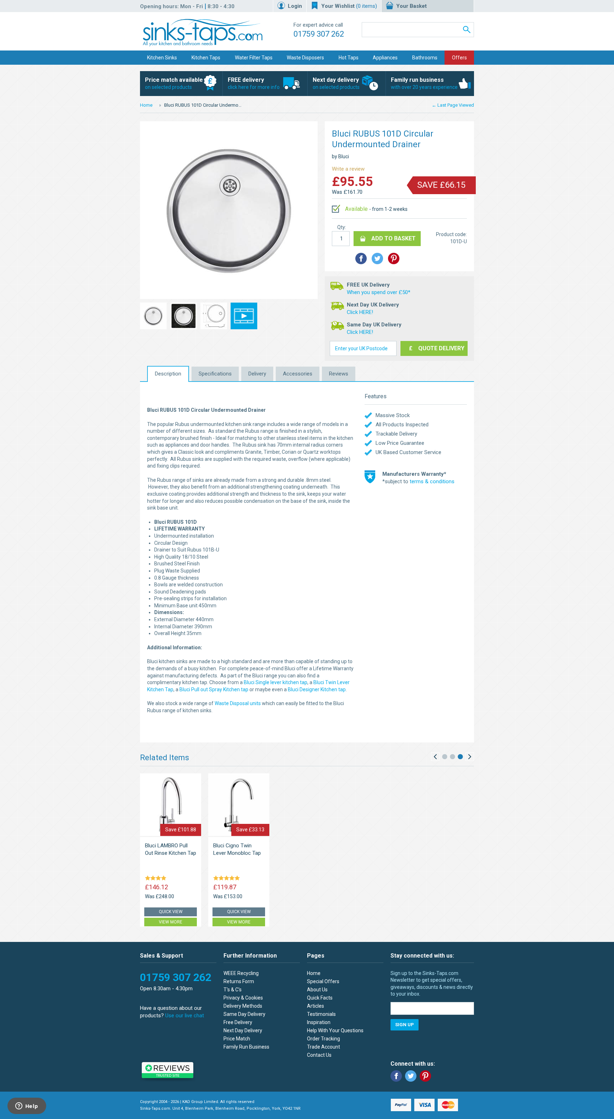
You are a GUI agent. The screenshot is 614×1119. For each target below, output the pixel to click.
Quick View (171, 911)
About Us (317, 989)
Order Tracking (323, 1038)
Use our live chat (184, 1015)
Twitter (410, 1076)
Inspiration (318, 1022)
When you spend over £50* (378, 292)
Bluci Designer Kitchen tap (317, 689)
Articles (315, 1006)
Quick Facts (320, 998)
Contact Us (319, 1055)
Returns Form (238, 981)
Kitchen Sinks (162, 57)
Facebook (396, 1076)
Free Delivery (237, 1022)
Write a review (348, 169)
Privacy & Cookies (243, 998)
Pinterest (425, 1076)
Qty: (341, 227)
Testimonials (321, 1014)
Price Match (236, 1038)
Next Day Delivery (242, 1030)
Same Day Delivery (244, 1014)
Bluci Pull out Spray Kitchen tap (213, 689)
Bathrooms (424, 57)
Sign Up (404, 1024)
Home (146, 105)
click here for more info (254, 83)
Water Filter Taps (254, 57)
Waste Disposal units (238, 703)
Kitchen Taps (206, 57)
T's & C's (232, 989)
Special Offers (323, 981)
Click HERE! (360, 312)
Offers (459, 57)
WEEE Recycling (241, 973)
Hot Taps (349, 57)
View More (170, 922)
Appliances (385, 57)
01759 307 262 (318, 34)
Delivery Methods (242, 1006)
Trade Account (323, 1047)
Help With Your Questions (335, 1030)
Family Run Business (246, 1047)
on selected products (174, 83)
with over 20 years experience (424, 83)
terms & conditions (432, 481)
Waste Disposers (305, 57)
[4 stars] (157, 878)
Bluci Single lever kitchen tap (275, 682)
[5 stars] (227, 878)
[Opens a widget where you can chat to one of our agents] (26, 1106)
